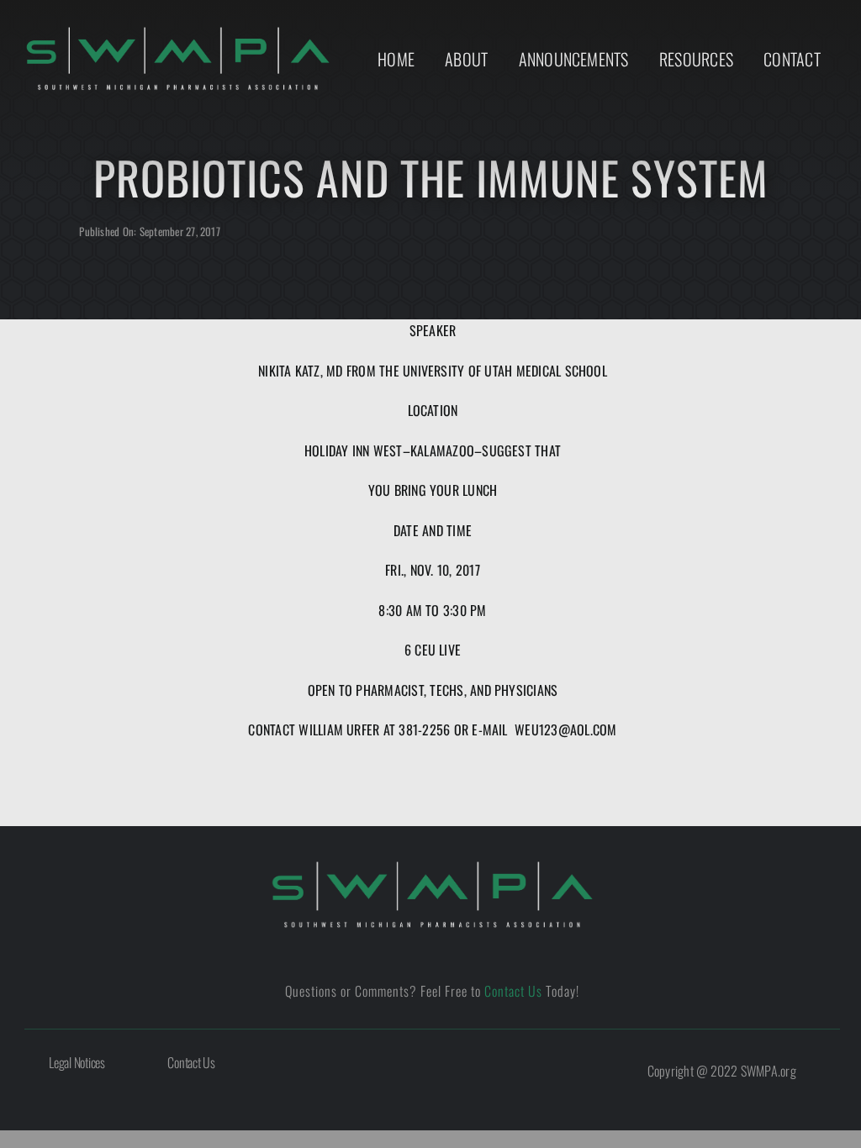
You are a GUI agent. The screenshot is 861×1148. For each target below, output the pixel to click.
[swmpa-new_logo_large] (432, 866)
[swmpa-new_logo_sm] (177, 32)
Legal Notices (77, 1062)
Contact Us (513, 991)
